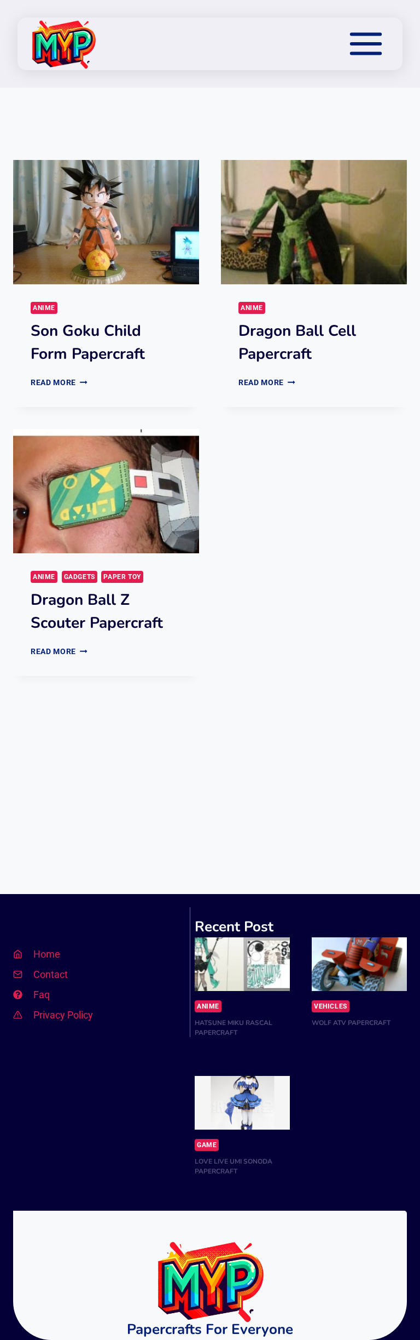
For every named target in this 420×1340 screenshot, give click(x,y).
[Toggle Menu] (365, 43)
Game (207, 1145)
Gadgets (79, 577)
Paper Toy (122, 577)
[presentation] (106, 222)
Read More (59, 382)
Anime (44, 308)
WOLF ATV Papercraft (351, 1022)
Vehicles (330, 1006)
